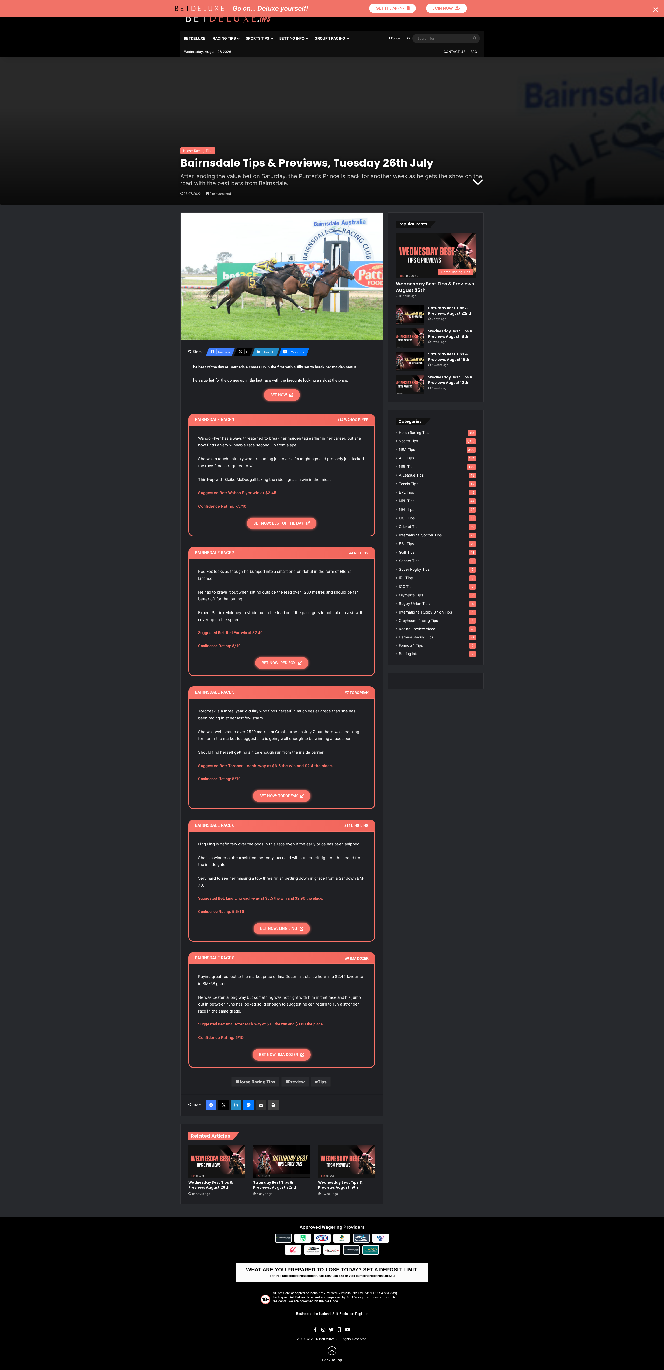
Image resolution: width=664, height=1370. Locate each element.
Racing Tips (224, 38)
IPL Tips (406, 578)
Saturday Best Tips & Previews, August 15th (448, 357)
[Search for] (474, 38)
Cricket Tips (409, 526)
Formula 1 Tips (411, 645)
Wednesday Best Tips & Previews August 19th (340, 1185)
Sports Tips (257, 38)
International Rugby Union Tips (425, 612)
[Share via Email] (261, 1105)
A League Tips (411, 475)
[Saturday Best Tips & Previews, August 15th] (410, 361)
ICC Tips (406, 586)
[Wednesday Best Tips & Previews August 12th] (410, 384)
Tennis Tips (408, 483)
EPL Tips (406, 492)
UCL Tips (407, 518)
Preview (296, 1081)
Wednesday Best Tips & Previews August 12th (450, 380)
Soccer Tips (409, 561)
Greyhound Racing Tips (418, 620)
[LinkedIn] (236, 1105)
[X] (223, 1105)
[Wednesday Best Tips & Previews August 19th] (346, 1161)
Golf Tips (406, 552)
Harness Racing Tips (416, 637)
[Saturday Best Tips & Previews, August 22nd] (281, 1161)
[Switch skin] (408, 38)
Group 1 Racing (330, 38)
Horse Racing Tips (197, 151)
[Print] (273, 1105)
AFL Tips (406, 458)
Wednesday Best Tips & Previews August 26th (210, 1185)
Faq (474, 52)
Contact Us (454, 52)
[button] (655, 9)
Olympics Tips (411, 595)
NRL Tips (406, 466)
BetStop (302, 1314)
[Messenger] (248, 1105)
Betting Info (292, 38)
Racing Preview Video (417, 629)
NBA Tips (407, 449)
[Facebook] (211, 1105)
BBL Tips (406, 543)
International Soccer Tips (420, 535)
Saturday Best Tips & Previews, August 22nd (274, 1185)
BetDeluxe (194, 38)
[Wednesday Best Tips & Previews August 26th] (216, 1161)
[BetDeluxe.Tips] (228, 18)
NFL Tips (406, 509)
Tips (322, 1081)
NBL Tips (406, 501)
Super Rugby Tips (414, 569)
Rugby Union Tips (414, 603)
